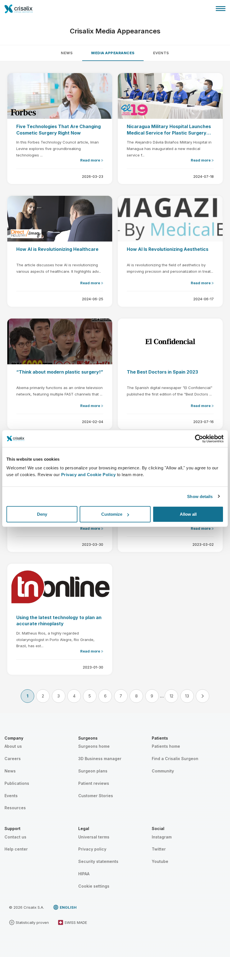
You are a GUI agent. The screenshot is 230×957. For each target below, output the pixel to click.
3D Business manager (99, 758)
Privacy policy (92, 849)
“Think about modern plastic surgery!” (59, 372)
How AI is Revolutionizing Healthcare (57, 249)
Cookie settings (93, 886)
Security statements (98, 861)
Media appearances (113, 53)
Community (163, 771)
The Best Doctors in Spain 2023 (162, 372)
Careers (12, 758)
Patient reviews (93, 783)
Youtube (160, 861)
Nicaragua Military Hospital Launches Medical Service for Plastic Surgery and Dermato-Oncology (169, 130)
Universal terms (93, 837)
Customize (111, 514)
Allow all (188, 514)
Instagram (162, 837)
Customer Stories (95, 795)
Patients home (166, 746)
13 (187, 696)
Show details (200, 496)
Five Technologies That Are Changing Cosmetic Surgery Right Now (58, 129)
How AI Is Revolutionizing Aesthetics (167, 249)
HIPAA (83, 873)
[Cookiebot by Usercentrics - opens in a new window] (199, 438)
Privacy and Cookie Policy (88, 474)
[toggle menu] (221, 8)
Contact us (15, 837)
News (67, 53)
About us (13, 746)
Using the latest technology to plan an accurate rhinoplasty (59, 620)
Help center (16, 849)
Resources (15, 807)
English (68, 907)
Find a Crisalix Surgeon (175, 758)
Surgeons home (94, 746)
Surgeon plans (92, 771)
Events (161, 53)
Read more (90, 160)
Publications (16, 783)
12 (171, 696)
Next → (202, 696)
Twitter (159, 849)
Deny (42, 514)
